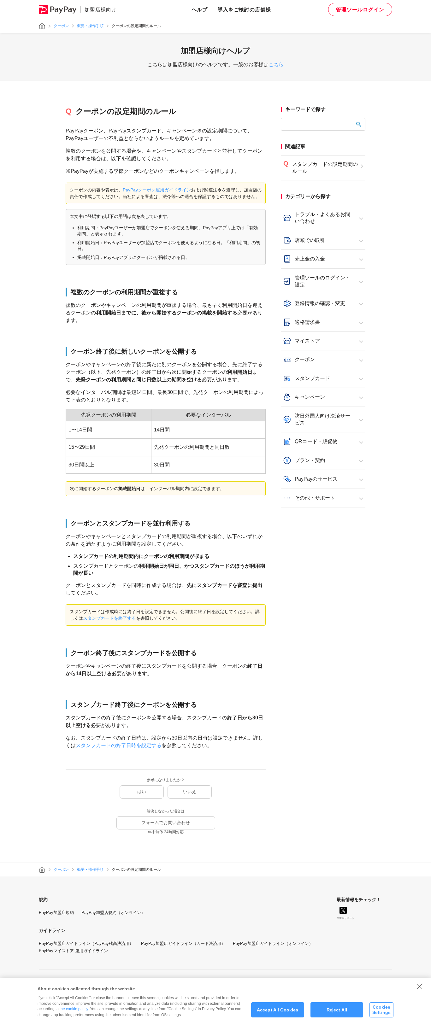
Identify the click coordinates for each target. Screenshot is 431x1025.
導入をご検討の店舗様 (244, 9)
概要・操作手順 (90, 26)
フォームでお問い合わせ (165, 822)
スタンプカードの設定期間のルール (325, 167)
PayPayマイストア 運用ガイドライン (73, 950)
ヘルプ (200, 9)
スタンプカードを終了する (109, 618)
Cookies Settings (381, 1009)
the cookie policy (74, 1009)
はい (141, 791)
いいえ (189, 791)
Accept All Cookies (277, 1009)
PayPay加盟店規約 (56, 912)
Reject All (337, 1009)
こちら (276, 64)
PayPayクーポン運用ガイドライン (157, 189)
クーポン (61, 26)
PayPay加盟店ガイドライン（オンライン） (273, 943)
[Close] (419, 986)
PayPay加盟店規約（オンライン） (113, 912)
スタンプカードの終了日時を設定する (119, 745)
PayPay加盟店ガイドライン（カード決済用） (183, 943)
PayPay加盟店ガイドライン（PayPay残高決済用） (86, 943)
